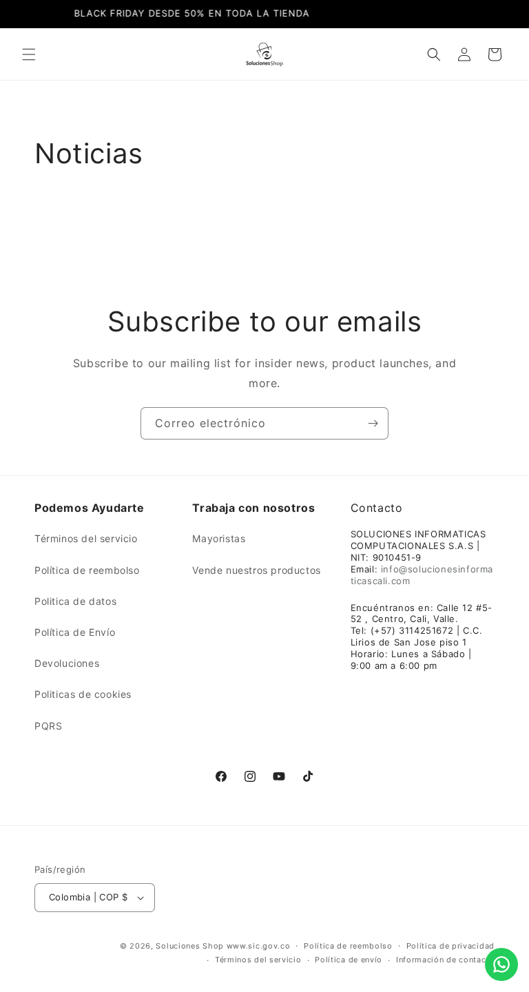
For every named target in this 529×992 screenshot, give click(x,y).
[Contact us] (501, 964)
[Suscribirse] (372, 423)
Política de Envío (74, 632)
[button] (29, 54)
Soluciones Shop (190, 946)
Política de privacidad (450, 946)
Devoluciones (66, 663)
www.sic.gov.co (259, 946)
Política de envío (348, 959)
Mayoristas (218, 538)
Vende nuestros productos (256, 570)
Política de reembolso (87, 570)
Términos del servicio (86, 538)
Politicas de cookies (83, 694)
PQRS (48, 726)
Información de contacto (445, 959)
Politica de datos (75, 601)
